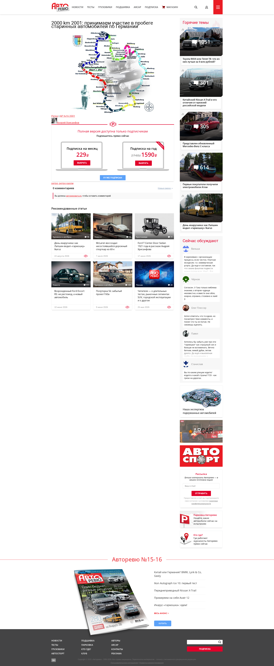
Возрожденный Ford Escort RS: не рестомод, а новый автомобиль (69, 294)
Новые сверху (164, 188)
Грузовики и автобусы (62, 237)
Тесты (90, 7)
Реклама (116, 653)
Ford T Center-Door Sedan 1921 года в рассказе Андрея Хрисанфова (153, 246)
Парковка (87, 644)
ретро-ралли (66, 183)
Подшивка (123, 7)
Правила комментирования (151, 663)
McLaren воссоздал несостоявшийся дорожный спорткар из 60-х (111, 246)
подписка (205, 649)
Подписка (151, 7)
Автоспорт (57, 653)
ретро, (55, 183)
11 (172, 237)
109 (129, 285)
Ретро (54, 116)
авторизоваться (73, 196)
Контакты (117, 649)
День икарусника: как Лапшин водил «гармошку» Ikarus (69, 246)
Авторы (115, 640)
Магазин (172, 7)
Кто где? (86, 649)
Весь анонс (160, 613)
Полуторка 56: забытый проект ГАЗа (109, 292)
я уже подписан (112, 178)
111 (87, 285)
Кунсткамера (141, 237)
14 (130, 237)
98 (88, 237)
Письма (139, 285)
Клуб (84, 653)
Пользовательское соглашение (124, 663)
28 (172, 285)
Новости (77, 7)
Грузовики (105, 7)
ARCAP (137, 7)
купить (163, 623)
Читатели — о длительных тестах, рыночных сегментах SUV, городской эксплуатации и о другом (154, 295)
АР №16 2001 (67, 116)
